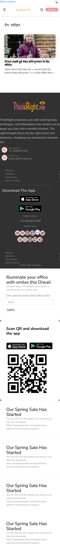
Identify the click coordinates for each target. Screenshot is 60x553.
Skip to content (7, 1)
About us (9, 170)
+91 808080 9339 (18, 150)
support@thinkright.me (20, 158)
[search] (41, 9)
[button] (51, 9)
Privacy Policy (11, 177)
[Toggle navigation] (5, 10)
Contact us (10, 174)
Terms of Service (12, 180)
